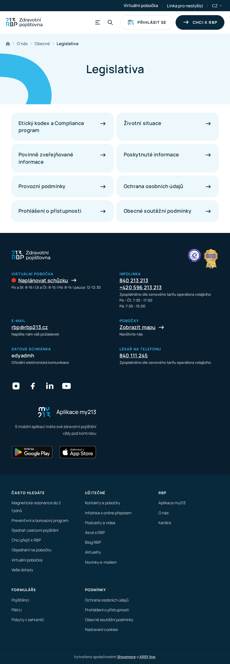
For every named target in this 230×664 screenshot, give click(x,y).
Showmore (126, 656)
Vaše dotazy (22, 569)
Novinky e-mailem (101, 562)
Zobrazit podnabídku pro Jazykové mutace (221, 5)
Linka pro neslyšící (185, 6)
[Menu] (97, 22)
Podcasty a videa (100, 522)
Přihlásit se (151, 22)
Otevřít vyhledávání (110, 22)
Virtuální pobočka (141, 5)
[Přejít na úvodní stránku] (24, 22)
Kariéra (164, 522)
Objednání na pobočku (31, 549)
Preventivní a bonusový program (40, 520)
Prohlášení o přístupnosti (107, 609)
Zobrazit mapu (137, 327)
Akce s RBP (95, 532)
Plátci (17, 609)
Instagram (16, 385)
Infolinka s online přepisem (108, 512)
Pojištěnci (20, 600)
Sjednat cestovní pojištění (35, 530)
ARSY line (147, 656)
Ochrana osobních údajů (106, 600)
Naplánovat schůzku (43, 280)
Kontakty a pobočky (102, 502)
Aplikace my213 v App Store (77, 452)
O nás (163, 512)
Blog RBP (93, 542)
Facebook (32, 385)
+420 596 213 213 (140, 287)
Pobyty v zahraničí (28, 619)
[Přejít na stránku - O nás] (194, 255)
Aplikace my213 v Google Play (32, 452)
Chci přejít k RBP (26, 540)
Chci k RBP (205, 22)
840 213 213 (133, 280)
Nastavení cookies (101, 629)
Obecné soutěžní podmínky (109, 619)
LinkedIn (49, 385)
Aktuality (93, 552)
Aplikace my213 (172, 502)
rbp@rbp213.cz (30, 327)
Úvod (9, 43)
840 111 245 (133, 355)
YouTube (66, 385)
